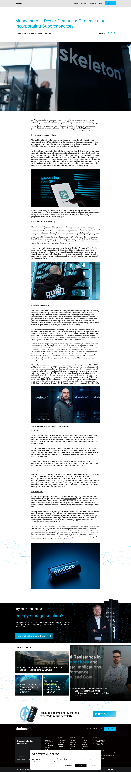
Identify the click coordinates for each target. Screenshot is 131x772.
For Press (72, 746)
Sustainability (73, 742)
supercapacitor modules (54, 448)
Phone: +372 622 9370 (99, 740)
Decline (93, 765)
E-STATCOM (61, 742)
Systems (47, 747)
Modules (47, 749)
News (71, 748)
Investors (84, 744)
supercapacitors (46, 122)
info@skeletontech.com (95, 728)
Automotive (60, 746)
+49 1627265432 (101, 750)
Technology (92, 3)
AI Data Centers (62, 740)
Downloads (73, 744)
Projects (84, 748)
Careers (84, 742)
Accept (80, 765)
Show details (68, 765)
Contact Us (110, 728)
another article (54, 229)
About (100, 3)
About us (84, 740)
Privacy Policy (35, 759)
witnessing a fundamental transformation (55, 140)
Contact (110, 3)
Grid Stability (61, 744)
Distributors (85, 746)
